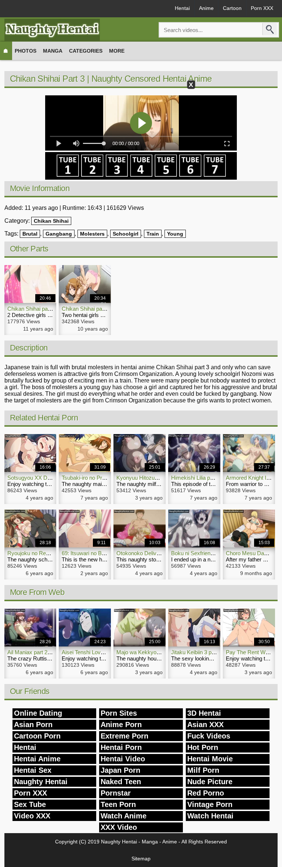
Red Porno (205, 793)
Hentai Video (123, 759)
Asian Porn (33, 724)
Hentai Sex (32, 770)
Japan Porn (120, 770)
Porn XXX (262, 8)
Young (175, 234)
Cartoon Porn (37, 736)
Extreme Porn (124, 736)
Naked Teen (121, 782)
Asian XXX (205, 724)
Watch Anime (124, 816)
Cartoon (232, 8)
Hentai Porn (121, 747)
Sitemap (141, 858)
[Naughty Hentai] (52, 30)
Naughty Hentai (41, 782)
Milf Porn (203, 770)
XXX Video (119, 827)
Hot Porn (202, 747)
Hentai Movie (210, 759)
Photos (25, 51)
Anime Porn (121, 724)
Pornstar (116, 793)
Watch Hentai (210, 816)
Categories (85, 51)
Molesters (92, 234)
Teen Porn (118, 804)
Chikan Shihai (51, 221)
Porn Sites (119, 713)
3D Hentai (204, 713)
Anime (206, 8)
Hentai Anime (37, 759)
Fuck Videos (208, 736)
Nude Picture (209, 782)
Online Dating (38, 713)
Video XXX (32, 816)
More (116, 51)
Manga (52, 51)
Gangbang (59, 234)
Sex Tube (30, 804)
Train (153, 234)
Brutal (29, 234)
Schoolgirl (125, 234)
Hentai (182, 8)
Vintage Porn (209, 804)
